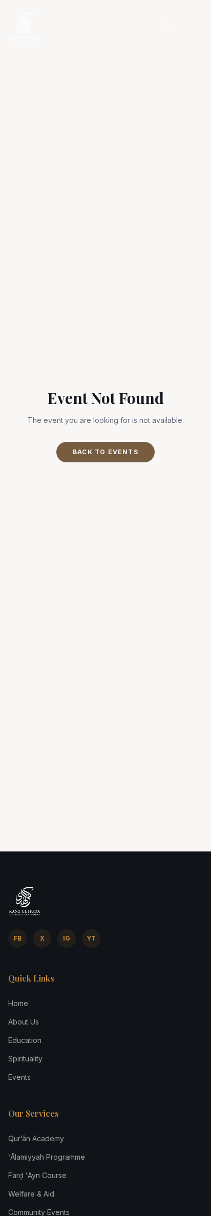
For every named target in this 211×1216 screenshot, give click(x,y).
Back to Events (105, 452)
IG (66, 938)
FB (18, 938)
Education (24, 1040)
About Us (23, 1021)
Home (18, 1003)
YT (91, 938)
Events (19, 1077)
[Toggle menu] (192, 26)
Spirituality (25, 1058)
